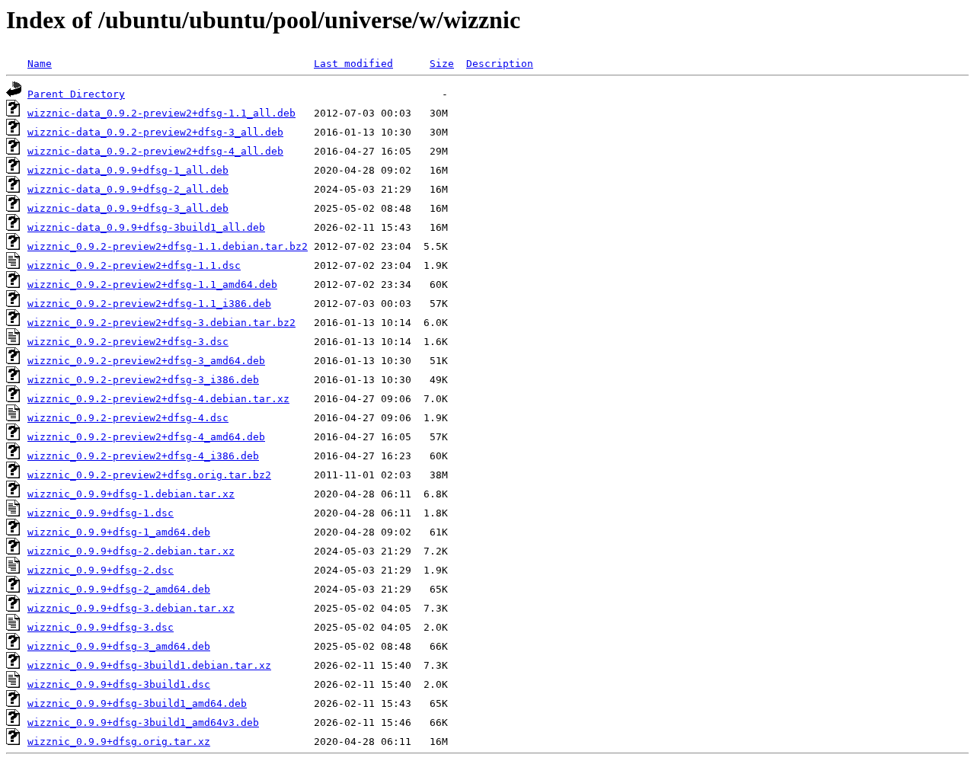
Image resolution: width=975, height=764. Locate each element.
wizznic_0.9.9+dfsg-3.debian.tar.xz (131, 608)
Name (39, 63)
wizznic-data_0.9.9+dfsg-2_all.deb (128, 189)
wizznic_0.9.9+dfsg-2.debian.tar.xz (131, 551)
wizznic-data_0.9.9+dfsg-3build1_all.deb (146, 227)
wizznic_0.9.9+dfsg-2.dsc (100, 570)
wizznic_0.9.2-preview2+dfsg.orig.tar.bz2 (149, 475)
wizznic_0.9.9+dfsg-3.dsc (100, 627)
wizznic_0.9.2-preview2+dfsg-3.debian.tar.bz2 (161, 322)
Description (499, 63)
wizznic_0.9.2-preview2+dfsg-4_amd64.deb (146, 437)
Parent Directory (76, 94)
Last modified (353, 63)
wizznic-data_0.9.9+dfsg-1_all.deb (128, 170)
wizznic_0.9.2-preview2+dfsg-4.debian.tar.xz (158, 398)
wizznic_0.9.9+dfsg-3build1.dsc (118, 684)
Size (442, 63)
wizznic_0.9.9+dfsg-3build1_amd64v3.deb (143, 722)
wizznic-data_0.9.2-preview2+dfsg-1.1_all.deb (161, 113)
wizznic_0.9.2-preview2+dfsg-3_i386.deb (143, 379)
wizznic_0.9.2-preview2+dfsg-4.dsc (128, 418)
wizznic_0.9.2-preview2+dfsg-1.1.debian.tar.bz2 (167, 246)
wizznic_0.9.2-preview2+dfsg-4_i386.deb (143, 456)
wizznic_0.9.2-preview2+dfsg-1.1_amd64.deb (152, 284)
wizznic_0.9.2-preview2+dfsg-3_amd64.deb (146, 360)
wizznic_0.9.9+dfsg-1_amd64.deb (118, 532)
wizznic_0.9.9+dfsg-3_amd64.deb (118, 646)
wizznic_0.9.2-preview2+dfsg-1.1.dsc (134, 265)
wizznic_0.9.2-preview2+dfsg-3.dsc (128, 341)
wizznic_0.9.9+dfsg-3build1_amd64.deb (137, 703)
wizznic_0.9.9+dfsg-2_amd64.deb (118, 589)
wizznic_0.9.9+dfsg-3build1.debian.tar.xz (149, 665)
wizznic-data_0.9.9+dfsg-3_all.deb (128, 208)
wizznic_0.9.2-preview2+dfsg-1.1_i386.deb (149, 303)
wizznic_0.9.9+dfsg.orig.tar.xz (118, 741)
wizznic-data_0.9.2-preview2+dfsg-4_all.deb (155, 151)
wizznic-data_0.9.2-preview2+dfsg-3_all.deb (155, 132)
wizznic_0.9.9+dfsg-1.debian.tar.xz (131, 494)
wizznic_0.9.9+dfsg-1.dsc (100, 513)
